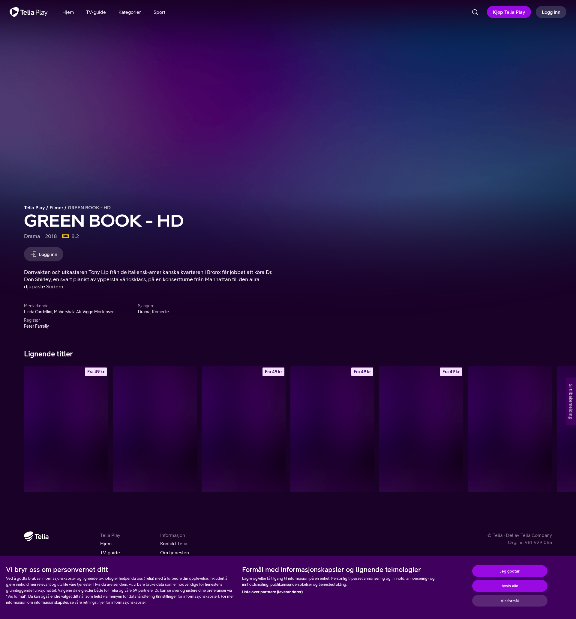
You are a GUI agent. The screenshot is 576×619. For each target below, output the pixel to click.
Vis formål (510, 600)
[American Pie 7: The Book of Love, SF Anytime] (421, 429)
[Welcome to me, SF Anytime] (332, 429)
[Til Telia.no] (36, 536)
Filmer (56, 207)
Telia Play (34, 207)
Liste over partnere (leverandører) (272, 592)
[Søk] (475, 12)
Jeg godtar (510, 571)
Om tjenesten (174, 552)
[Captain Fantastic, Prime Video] (510, 429)
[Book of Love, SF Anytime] (66, 429)
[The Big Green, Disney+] (155, 429)
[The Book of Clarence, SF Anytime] (244, 429)
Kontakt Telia (173, 543)
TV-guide (110, 552)
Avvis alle (510, 586)
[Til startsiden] (29, 12)
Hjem (106, 543)
